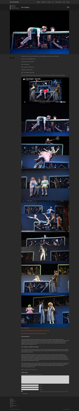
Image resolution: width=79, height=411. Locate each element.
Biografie (38, 2)
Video (11, 406)
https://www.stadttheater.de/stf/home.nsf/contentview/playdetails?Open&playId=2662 (35, 330)
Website (41, 389)
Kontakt (68, 2)
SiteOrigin (67, 409)
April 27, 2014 (13, 5)
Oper (11, 402)
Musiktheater (43, 2)
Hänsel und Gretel (68, 7)
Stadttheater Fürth (34, 369)
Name (41, 385)
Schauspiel (49, 2)
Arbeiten (11, 398)
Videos (64, 2)
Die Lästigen (25, 369)
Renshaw (29, 369)
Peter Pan (67, 7)
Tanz (53, 2)
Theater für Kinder (58, 2)
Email (41, 387)
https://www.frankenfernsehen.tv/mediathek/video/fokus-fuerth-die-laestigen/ (34, 333)
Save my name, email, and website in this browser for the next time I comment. (54, 391)
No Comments (13, 6)
